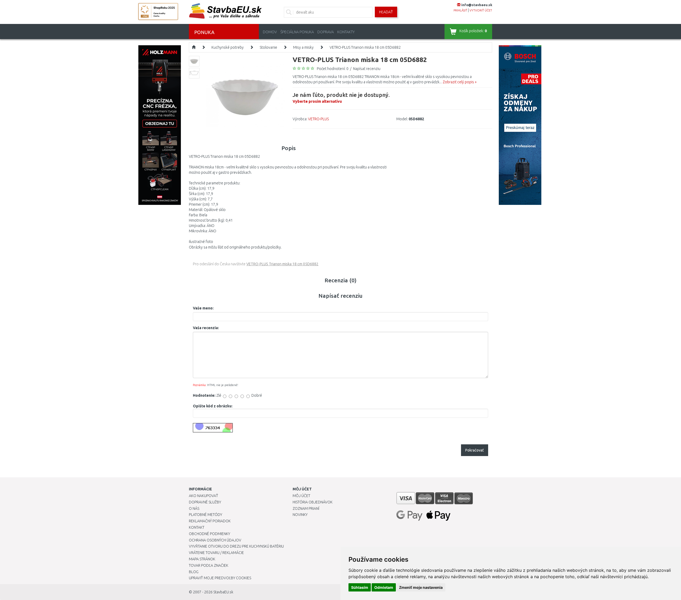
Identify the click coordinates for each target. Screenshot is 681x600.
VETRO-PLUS (318, 119)
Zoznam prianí (306, 508)
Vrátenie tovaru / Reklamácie (216, 553)
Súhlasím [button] (359, 587)
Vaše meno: (203, 308)
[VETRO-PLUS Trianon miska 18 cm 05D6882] (245, 95)
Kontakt (196, 527)
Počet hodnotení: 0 (332, 69)
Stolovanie (268, 47)
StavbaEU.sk (223, 592)
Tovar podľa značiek (208, 565)
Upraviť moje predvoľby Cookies (220, 578)
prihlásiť (460, 10)
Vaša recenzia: (206, 328)
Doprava (325, 32)
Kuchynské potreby (227, 47)
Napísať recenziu (366, 69)
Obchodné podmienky (209, 534)
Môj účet (301, 496)
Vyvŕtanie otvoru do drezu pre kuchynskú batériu (236, 546)
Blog (193, 572)
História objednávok (313, 502)
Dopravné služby (205, 502)
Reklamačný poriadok (210, 521)
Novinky (300, 514)
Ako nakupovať (203, 496)
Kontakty (346, 32)
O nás (194, 508)
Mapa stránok (202, 559)
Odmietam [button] (383, 587)
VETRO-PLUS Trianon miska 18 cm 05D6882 (365, 47)
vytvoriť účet (481, 10)
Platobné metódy (205, 514)
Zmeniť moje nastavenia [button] (421, 587)
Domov (270, 32)
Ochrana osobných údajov (215, 540)
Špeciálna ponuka (297, 32)
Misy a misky (303, 47)
